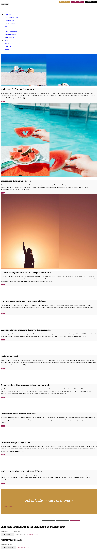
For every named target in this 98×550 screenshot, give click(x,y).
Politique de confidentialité (62, 520)
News (6, 40)
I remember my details (22, 547)
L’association (8, 14)
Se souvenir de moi (21, 534)
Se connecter (7, 534)
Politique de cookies (75, 520)
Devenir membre (11, 34)
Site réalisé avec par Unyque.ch (49, 521)
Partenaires (8, 46)
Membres (7, 29)
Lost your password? (33, 534)
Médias (7, 43)
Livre (6, 26)
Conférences (10, 20)
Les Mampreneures (11, 31)
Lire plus (3, 101)
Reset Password (8, 547)
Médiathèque (10, 37)
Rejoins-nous (8, 506)
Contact (7, 49)
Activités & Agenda (10, 23)
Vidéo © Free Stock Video (48, 520)
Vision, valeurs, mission (12, 17)
